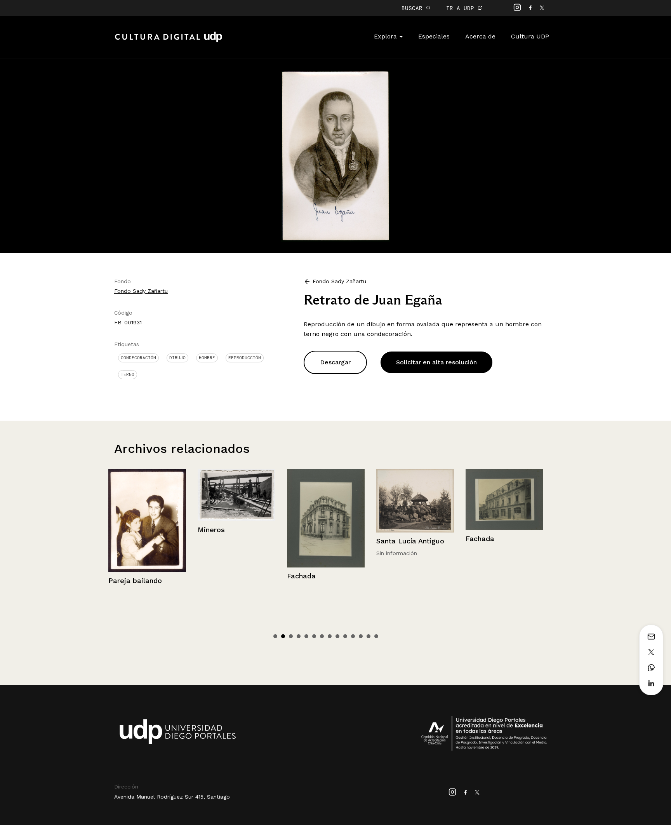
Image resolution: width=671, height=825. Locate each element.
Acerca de (480, 36)
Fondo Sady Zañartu (141, 291)
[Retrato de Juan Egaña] (335, 155)
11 (353, 636)
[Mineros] (185, 495)
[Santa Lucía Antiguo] (364, 501)
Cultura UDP (530, 36)
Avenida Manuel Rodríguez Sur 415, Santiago (172, 797)
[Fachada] (274, 518)
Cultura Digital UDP (168, 41)
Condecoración (138, 357)
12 (361, 636)
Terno (127, 374)
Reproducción (244, 357)
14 (376, 636)
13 (368, 636)
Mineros (160, 530)
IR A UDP (462, 8)
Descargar (335, 362)
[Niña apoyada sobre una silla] (542, 513)
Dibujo (177, 357)
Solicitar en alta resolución (436, 362)
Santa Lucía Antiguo (359, 541)
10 (345, 636)
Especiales (434, 36)
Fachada (250, 576)
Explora (386, 36)
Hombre (207, 357)
